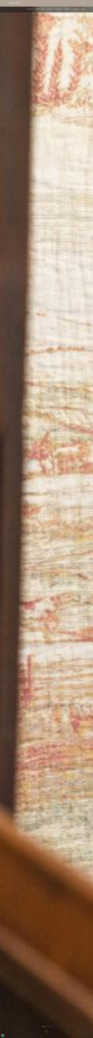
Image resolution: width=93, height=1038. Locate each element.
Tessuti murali (40, 9)
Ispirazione (58, 9)
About (83, 9)
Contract (75, 9)
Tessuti (46, 517)
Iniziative (50, 9)
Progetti (67, 9)
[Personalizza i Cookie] (3, 1035)
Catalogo (30, 9)
